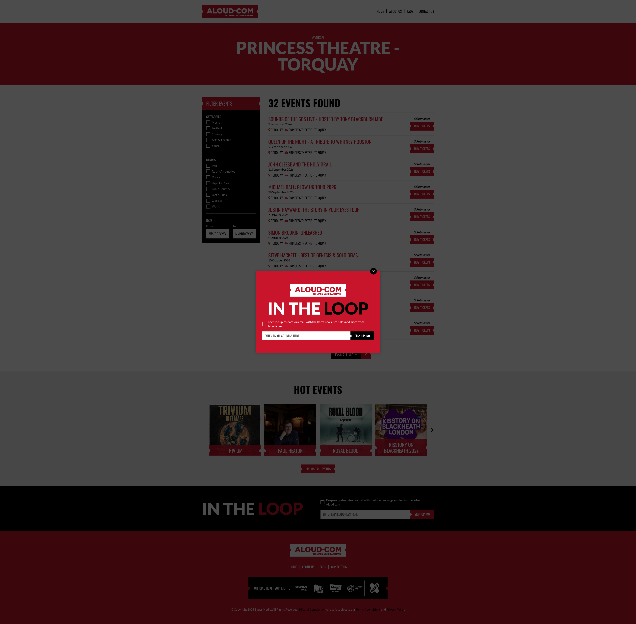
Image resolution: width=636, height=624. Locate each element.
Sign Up (362, 336)
